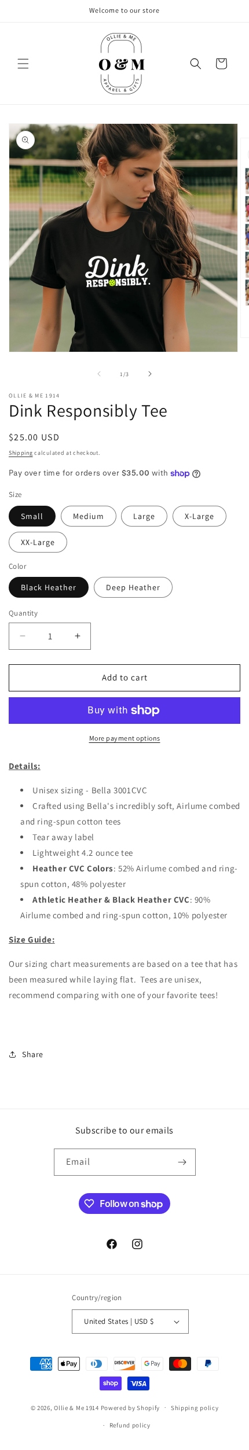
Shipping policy (195, 1408)
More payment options (124, 738)
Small (32, 516)
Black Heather (48, 587)
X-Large (199, 516)
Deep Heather (133, 587)
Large (144, 516)
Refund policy (130, 1425)
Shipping (21, 453)
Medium (88, 516)
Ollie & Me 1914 (76, 1407)
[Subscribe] (182, 1162)
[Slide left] (99, 374)
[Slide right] (150, 374)
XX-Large (38, 542)
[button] (23, 63)
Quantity (23, 613)
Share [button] (32, 1054)
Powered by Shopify (130, 1407)
